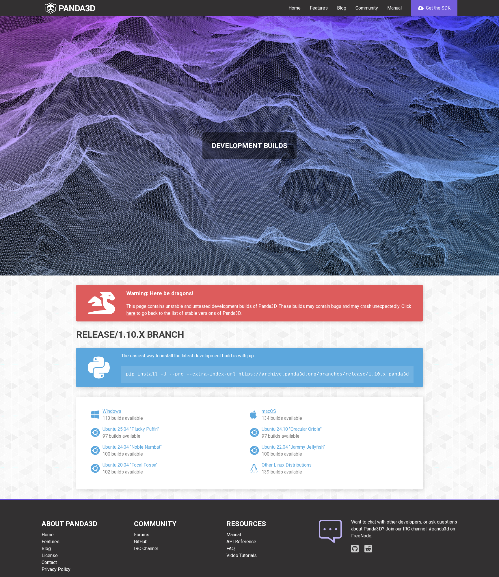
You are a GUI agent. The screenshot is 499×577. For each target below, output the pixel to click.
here (130, 313)
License (50, 555)
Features (319, 8)
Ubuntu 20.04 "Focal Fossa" (130, 465)
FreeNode (361, 536)
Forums (141, 534)
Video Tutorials (241, 555)
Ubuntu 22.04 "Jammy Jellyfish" (293, 447)
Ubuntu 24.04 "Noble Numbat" (132, 447)
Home (294, 8)
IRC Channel (146, 548)
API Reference (241, 541)
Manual (394, 8)
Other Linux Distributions (287, 465)
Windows (112, 411)
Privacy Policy (56, 569)
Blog (341, 8)
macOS (269, 411)
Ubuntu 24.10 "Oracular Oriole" (292, 429)
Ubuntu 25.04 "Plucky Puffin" (131, 429)
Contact (49, 562)
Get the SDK (437, 8)
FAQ (230, 548)
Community (366, 8)
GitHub (141, 541)
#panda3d (439, 529)
